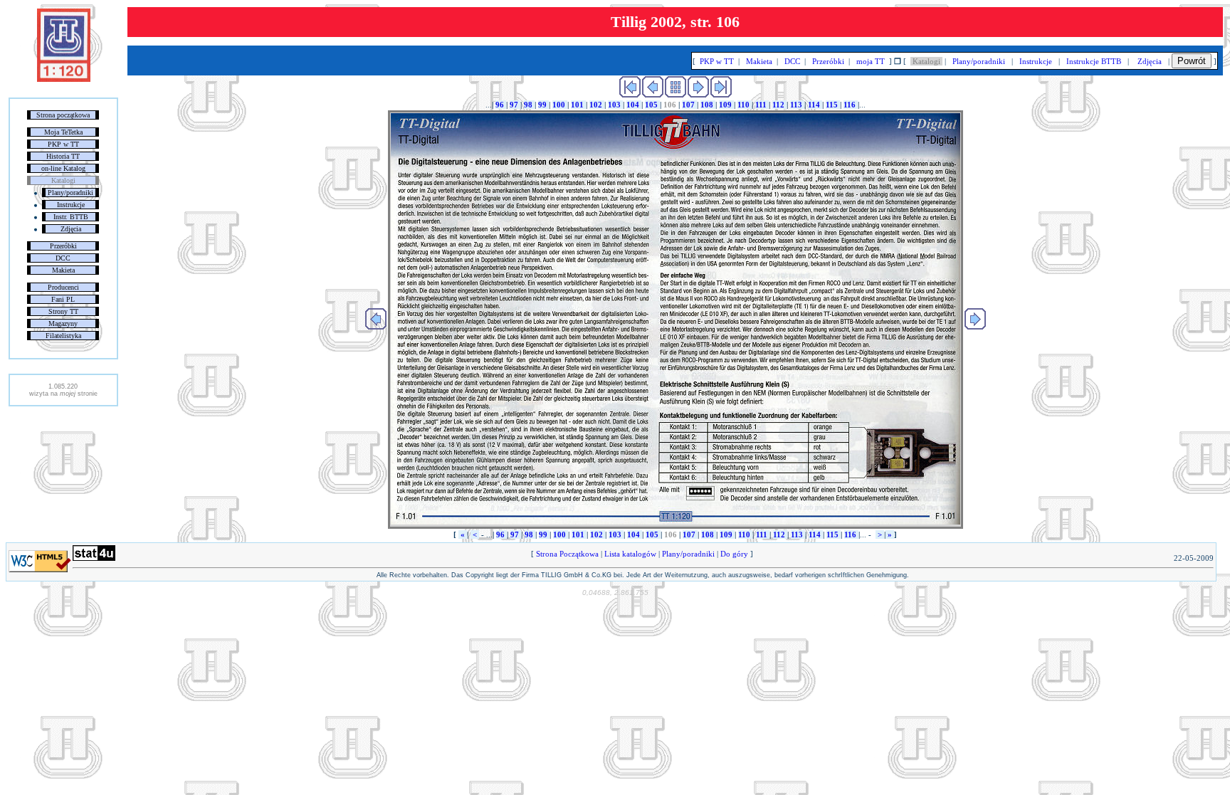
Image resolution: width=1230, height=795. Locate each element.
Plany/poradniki (70, 192)
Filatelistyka (63, 335)
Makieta (63, 270)
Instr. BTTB (70, 217)
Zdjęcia (71, 229)
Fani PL (63, 299)
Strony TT (63, 311)
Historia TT (63, 156)
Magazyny (63, 323)
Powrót (1191, 61)
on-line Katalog (63, 168)
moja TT (870, 61)
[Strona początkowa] (63, 79)
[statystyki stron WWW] (94, 558)
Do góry (734, 553)
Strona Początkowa (567, 553)
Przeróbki (63, 246)
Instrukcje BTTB (1093, 61)
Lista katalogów (630, 553)
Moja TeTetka (63, 132)
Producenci (63, 287)
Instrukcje (71, 205)
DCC (63, 258)
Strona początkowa (63, 115)
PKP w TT (63, 144)
